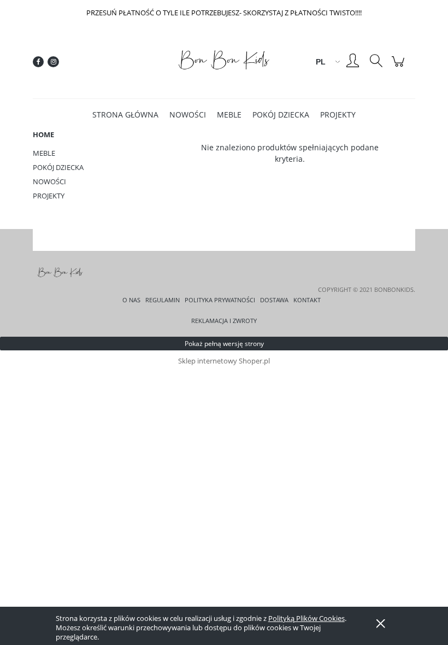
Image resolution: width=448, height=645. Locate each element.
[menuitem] (125, 114)
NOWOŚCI (49, 181)
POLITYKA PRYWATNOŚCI (220, 300)
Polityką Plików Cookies (306, 618)
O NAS (131, 300)
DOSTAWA (274, 300)
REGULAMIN (162, 300)
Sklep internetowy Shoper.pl (224, 361)
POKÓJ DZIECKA (58, 167)
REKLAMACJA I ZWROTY (224, 321)
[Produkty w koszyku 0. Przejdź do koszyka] (399, 67)
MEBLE (44, 153)
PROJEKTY (48, 196)
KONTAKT (307, 300)
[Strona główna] (224, 61)
